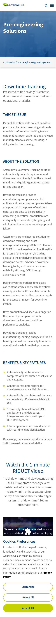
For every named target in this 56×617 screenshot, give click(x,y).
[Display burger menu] (52, 5)
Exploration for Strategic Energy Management (27, 62)
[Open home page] (13, 5)
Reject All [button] (28, 597)
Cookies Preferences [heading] (19, 541)
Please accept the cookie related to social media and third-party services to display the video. (28, 533)
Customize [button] (28, 587)
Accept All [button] (28, 608)
